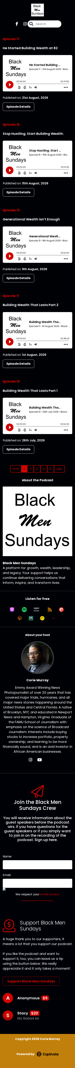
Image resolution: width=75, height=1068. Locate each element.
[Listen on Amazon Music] (37, 609)
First (16, 469)
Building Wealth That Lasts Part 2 (30, 305)
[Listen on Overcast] (19, 618)
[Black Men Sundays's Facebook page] (17, 24)
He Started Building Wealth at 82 (30, 48)
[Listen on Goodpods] (42, 618)
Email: (7, 875)
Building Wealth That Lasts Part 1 (30, 390)
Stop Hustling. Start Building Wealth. (33, 133)
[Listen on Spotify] (24, 609)
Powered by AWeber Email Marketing (37, 901)
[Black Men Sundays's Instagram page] (23, 24)
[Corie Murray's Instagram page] (33, 760)
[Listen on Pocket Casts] (61, 609)
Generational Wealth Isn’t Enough (31, 219)
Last (59, 469)
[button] (53, 618)
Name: (7, 856)
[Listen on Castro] (31, 618)
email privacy (50, 894)
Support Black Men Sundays (31, 981)
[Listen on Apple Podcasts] (12, 609)
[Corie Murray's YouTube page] (41, 760)
